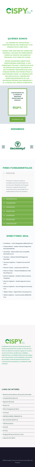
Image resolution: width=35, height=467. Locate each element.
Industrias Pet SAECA (9, 438)
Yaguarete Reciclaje (8, 402)
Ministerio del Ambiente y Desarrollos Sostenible (17, 394)
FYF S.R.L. (5, 431)
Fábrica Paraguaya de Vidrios (11, 409)
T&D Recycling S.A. (8, 423)
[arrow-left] (3, 147)
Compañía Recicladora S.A (10, 398)
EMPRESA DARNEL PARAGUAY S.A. (12, 416)
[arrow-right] (31, 147)
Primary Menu (31, 11)
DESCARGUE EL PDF (17, 119)
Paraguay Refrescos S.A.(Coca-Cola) (13, 434)
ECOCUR (5, 427)
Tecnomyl (6, 412)
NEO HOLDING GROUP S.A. (10, 420)
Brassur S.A (6, 405)
